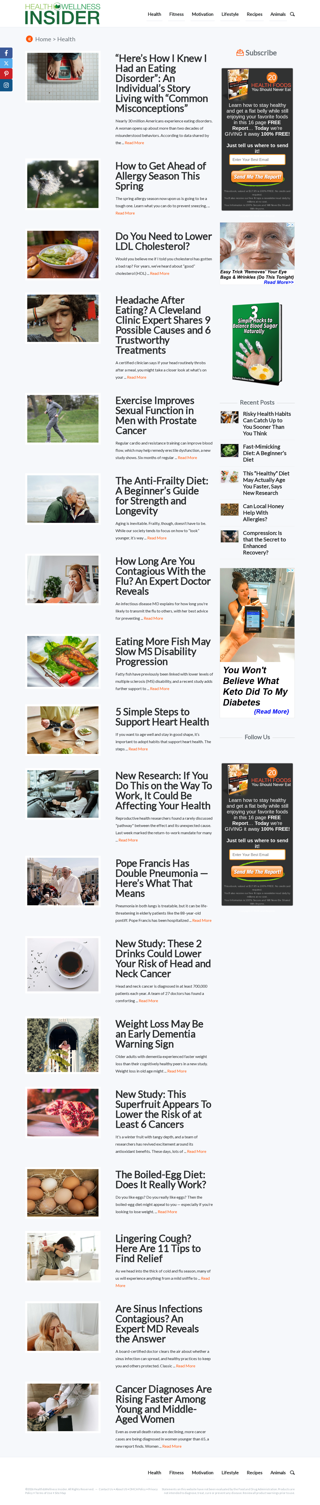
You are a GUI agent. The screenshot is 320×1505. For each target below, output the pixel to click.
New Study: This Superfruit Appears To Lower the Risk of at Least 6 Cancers (163, 1109)
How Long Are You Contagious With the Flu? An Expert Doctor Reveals (163, 576)
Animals (278, 14)
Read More (134, 142)
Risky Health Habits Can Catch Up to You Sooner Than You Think (267, 423)
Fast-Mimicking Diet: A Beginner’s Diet (264, 453)
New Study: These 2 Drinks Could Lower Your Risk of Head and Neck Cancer (163, 958)
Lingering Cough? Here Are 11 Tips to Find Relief (158, 1248)
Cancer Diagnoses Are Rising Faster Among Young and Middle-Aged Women (164, 1404)
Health (154, 14)
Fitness (176, 14)
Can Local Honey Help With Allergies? (263, 512)
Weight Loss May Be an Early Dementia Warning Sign (160, 1034)
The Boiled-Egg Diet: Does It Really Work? (161, 1179)
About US (121, 1489)
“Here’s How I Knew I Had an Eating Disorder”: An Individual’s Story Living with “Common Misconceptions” (162, 83)
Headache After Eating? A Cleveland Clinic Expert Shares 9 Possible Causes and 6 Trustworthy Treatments (163, 325)
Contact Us (106, 1489)
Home (43, 39)
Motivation (203, 14)
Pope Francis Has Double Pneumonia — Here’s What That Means (162, 878)
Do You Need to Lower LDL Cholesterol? (164, 241)
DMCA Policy (138, 1489)
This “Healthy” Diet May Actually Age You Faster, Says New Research (266, 483)
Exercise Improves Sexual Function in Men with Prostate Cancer (156, 415)
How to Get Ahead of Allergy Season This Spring (161, 176)
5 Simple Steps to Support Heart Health (162, 717)
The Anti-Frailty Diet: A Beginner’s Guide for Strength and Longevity (162, 496)
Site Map (60, 1492)
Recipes (254, 14)
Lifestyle (230, 14)
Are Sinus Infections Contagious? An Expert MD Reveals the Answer (159, 1324)
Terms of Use (43, 1492)
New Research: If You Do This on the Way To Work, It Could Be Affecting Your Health (164, 790)
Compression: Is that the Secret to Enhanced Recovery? (264, 542)
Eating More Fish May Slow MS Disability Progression (163, 651)
